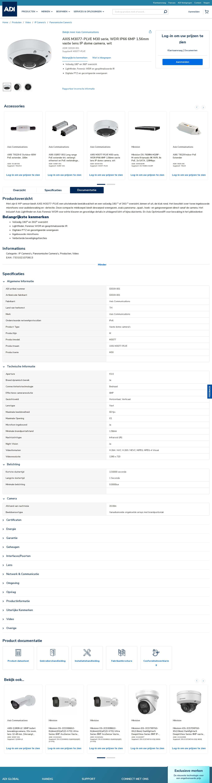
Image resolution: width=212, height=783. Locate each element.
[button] (209, 392)
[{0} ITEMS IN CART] (207, 12)
